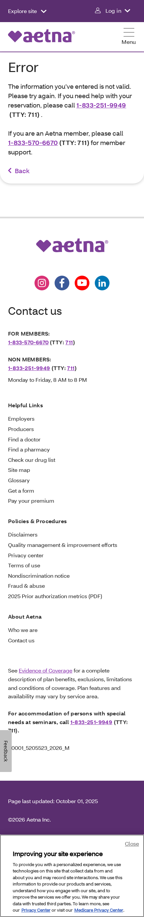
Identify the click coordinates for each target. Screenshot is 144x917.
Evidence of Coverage (45, 670)
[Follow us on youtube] (82, 283)
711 (69, 342)
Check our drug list (31, 459)
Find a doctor (24, 439)
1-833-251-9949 (101, 105)
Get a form (21, 490)
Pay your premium (31, 500)
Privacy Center (36, 910)
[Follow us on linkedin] (102, 283)
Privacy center (26, 555)
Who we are (23, 629)
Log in (113, 10)
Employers (21, 418)
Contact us (21, 640)
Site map (19, 469)
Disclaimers (23, 534)
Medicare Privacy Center (98, 910)
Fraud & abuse (26, 585)
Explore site (23, 10)
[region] (72, 876)
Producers (21, 428)
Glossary (19, 480)
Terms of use (24, 565)
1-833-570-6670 (33, 142)
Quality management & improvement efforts (62, 544)
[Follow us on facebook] (62, 283)
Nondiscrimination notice (39, 575)
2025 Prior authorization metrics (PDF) (55, 595)
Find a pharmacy (29, 449)
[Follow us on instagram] (41, 283)
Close (132, 843)
